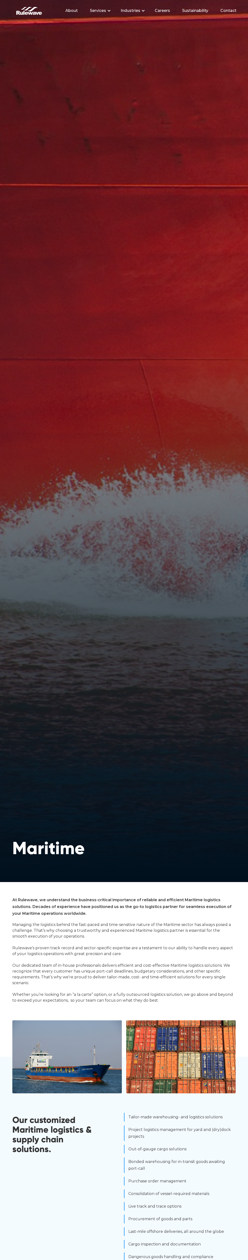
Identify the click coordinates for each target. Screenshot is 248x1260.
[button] (100, 10)
